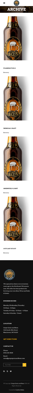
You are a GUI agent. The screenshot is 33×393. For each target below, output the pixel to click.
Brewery (6, 72)
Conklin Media (19, 390)
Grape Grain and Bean (17, 383)
